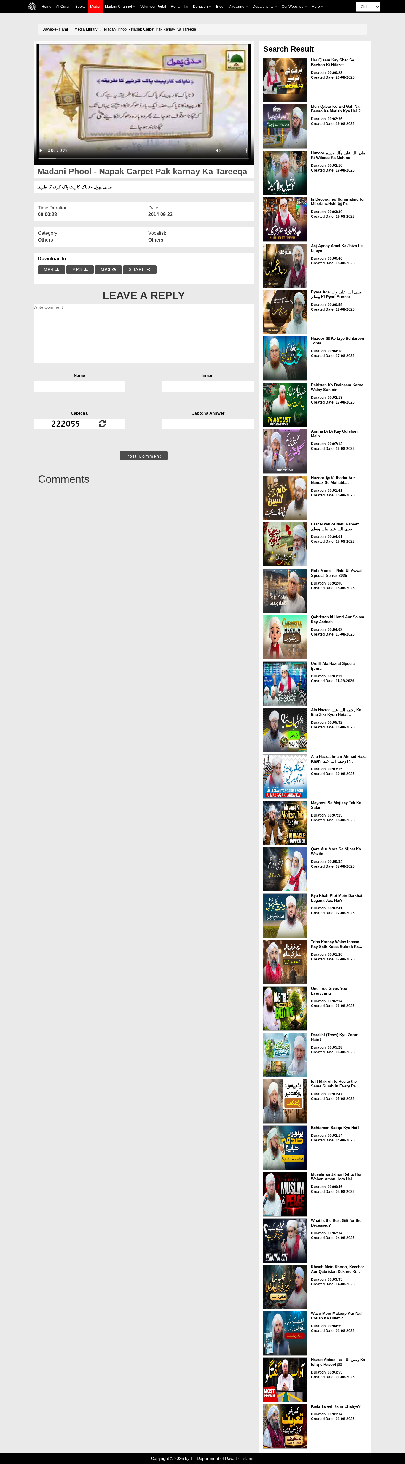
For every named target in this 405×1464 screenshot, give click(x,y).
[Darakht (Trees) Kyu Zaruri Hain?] (285, 1055)
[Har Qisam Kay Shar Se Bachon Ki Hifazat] (285, 80)
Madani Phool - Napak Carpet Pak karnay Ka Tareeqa (150, 29)
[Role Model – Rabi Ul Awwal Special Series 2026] (285, 591)
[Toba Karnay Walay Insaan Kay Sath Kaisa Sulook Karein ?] (285, 962)
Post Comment (143, 456)
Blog (220, 6)
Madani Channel (119, 6)
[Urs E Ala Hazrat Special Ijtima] (285, 683)
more (316, 6)
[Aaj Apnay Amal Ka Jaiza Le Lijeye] (285, 266)
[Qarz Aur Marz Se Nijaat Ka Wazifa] (285, 869)
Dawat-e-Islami (55, 29)
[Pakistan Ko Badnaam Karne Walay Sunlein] (285, 405)
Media (95, 6)
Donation (201, 6)
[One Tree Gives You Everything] (285, 1008)
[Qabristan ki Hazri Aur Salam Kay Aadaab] (285, 637)
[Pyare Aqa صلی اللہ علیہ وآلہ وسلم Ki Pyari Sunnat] (285, 312)
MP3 (78, 269)
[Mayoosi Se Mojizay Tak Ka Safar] (285, 823)
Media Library (86, 29)
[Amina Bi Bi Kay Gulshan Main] (285, 451)
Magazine (236, 6)
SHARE (138, 269)
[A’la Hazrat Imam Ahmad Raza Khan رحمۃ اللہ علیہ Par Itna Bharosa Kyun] (285, 776)
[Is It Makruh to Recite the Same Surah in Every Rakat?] (285, 1101)
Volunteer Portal (153, 6)
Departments (263, 6)
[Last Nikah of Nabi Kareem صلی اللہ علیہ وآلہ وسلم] (285, 544)
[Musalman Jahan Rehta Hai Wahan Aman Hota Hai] (285, 1194)
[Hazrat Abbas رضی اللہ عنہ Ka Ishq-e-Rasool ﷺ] (285, 1379)
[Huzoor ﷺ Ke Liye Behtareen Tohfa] (285, 358)
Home (46, 6)
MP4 (49, 269)
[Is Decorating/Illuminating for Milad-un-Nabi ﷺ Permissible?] (285, 219)
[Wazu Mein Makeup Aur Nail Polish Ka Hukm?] (285, 1333)
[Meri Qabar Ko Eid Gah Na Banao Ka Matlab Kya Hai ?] (285, 126)
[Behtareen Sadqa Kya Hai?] (285, 1147)
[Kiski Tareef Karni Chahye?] (285, 1426)
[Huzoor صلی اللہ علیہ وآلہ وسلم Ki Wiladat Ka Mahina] (285, 173)
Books (80, 6)
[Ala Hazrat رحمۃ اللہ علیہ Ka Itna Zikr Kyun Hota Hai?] (285, 730)
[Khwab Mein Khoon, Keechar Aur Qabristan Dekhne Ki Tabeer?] (285, 1287)
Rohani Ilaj (179, 6)
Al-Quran (63, 6)
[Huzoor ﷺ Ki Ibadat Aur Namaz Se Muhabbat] (285, 498)
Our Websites (293, 6)
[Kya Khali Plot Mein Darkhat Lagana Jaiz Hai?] (285, 915)
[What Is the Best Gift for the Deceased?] (285, 1240)
